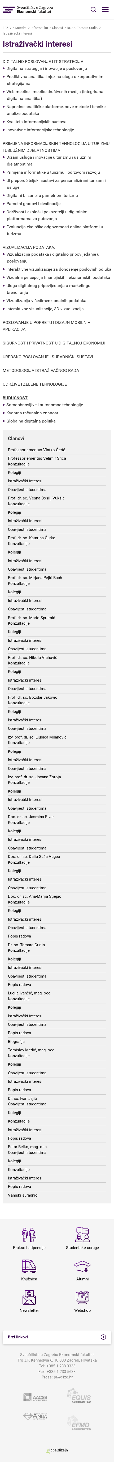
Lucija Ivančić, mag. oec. (29, 993)
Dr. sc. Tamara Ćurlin (82, 28)
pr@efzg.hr (63, 1377)
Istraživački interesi (17, 33)
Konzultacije (19, 464)
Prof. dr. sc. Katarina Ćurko (31, 538)
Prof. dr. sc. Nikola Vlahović (32, 657)
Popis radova (19, 936)
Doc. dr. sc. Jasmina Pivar (31, 816)
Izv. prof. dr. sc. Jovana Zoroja (34, 777)
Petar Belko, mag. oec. (28, 1146)
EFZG (7, 28)
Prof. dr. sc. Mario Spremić (31, 617)
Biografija (16, 1041)
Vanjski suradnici (23, 1195)
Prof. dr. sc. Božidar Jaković (32, 697)
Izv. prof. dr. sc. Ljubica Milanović (37, 737)
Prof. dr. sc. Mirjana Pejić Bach (35, 577)
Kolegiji (14, 472)
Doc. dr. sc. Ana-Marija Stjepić (34, 896)
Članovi (57, 28)
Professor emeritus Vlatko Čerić (36, 450)
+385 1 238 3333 (60, 1366)
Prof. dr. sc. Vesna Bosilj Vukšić (36, 498)
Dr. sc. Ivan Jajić (22, 1098)
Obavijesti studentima (27, 489)
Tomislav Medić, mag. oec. (31, 1050)
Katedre (21, 28)
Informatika (39, 28)
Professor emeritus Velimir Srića (37, 458)
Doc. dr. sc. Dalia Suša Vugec (34, 856)
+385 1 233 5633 (61, 1371)
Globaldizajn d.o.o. (57, 1451)
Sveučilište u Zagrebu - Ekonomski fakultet (28, 10)
